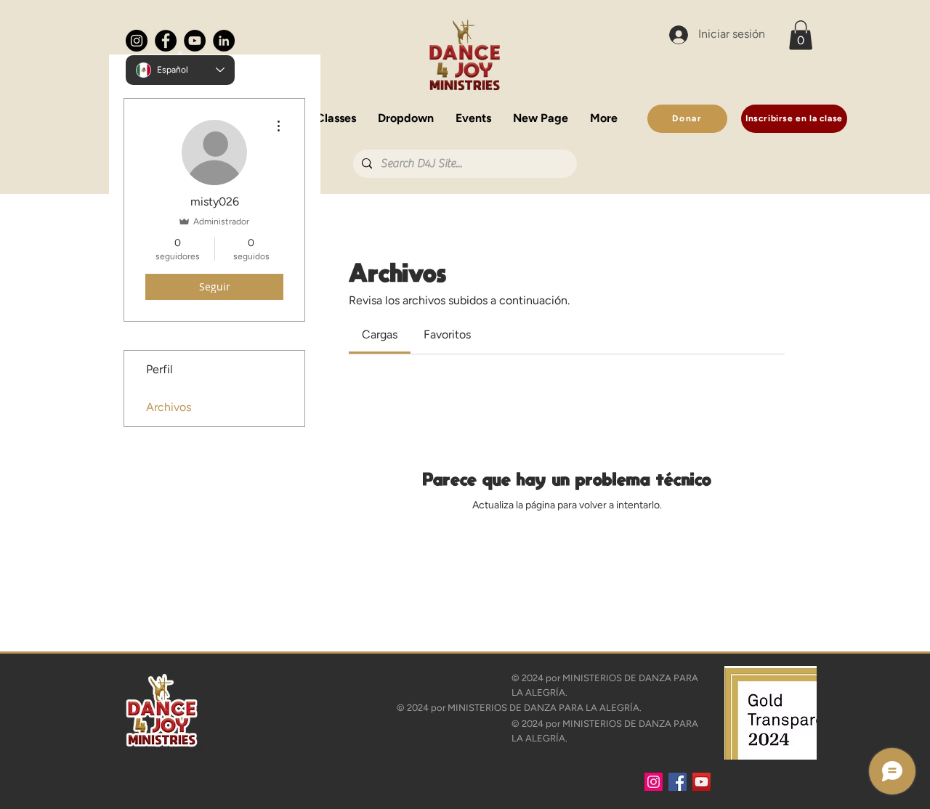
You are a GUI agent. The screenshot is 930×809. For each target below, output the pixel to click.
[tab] (380, 335)
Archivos (168, 407)
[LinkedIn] (224, 41)
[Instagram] (136, 41)
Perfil (159, 369)
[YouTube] (195, 41)
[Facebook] (166, 41)
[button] (322, 114)
